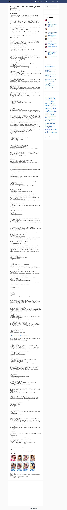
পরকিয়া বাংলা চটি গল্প (46, 1)
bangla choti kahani (50, 113)
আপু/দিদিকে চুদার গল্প (47, 133)
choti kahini (20, 474)
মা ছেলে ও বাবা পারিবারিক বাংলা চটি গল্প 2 (50, 81)
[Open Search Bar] (57, 1)
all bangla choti (49, 97)
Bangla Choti (13, 473)
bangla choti (54, 97)
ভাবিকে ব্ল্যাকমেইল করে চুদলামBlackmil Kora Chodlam (51, 21)
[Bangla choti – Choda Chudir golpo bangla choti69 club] (9, 1)
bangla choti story (51, 119)
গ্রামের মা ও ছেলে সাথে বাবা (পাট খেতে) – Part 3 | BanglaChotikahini (52, 25)
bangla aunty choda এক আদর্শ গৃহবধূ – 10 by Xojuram (52, 40)
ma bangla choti (25, 474)
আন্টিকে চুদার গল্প (29, 474)
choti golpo (50, 128)
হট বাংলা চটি (52, 1)
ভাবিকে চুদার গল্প (49, 136)
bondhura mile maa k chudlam (15, 477)
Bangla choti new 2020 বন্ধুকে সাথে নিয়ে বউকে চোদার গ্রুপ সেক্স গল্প (19, 476)
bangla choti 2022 (52, 100)
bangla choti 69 (47, 98)
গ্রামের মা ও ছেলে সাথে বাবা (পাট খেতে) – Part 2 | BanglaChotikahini (52, 47)
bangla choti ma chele (50, 117)
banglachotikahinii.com (48, 114)
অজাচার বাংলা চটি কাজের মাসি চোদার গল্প (50, 85)
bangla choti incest (51, 111)
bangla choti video (49, 120)
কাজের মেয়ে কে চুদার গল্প (34, 474)
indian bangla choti (50, 129)
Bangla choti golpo (38, 1)
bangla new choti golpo (14, 474)
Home (32, 1)
